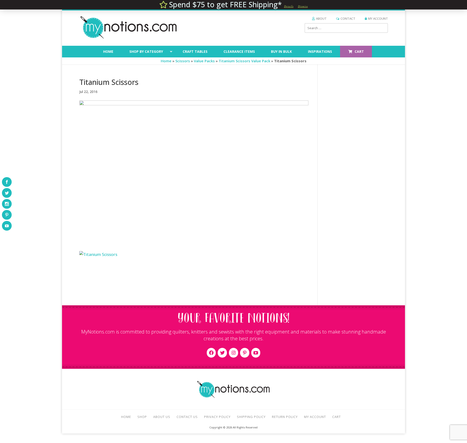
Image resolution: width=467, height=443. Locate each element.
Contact (348, 18)
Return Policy (285, 417)
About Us (161, 417)
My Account (378, 18)
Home (166, 60)
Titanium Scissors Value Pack (244, 60)
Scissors (182, 60)
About (321, 18)
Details (289, 6)
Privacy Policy (217, 417)
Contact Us (187, 417)
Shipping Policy (251, 417)
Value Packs (204, 60)
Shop (142, 417)
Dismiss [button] (303, 6)
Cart (336, 417)
